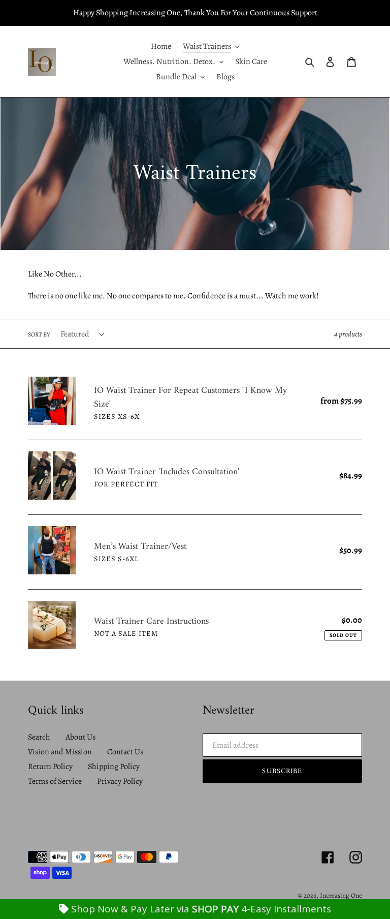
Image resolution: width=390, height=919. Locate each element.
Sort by (39, 334)
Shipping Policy (114, 766)
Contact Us (125, 751)
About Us (80, 737)
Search (39, 737)
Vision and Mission (60, 751)
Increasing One (341, 895)
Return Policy (50, 766)
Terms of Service (55, 781)
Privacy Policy (120, 781)
